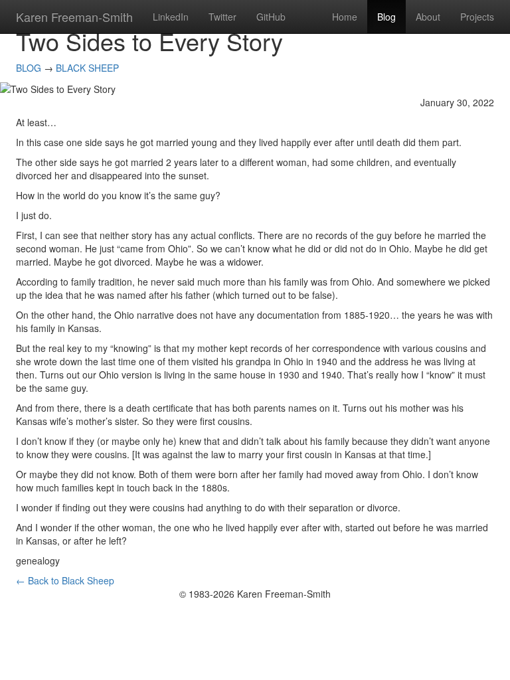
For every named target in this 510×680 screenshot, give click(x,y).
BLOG (28, 67)
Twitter (222, 16)
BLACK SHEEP (87, 67)
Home (344, 16)
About (428, 16)
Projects (477, 16)
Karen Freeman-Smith (74, 16)
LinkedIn (171, 16)
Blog (386, 16)
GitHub (271, 16)
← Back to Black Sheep (65, 580)
